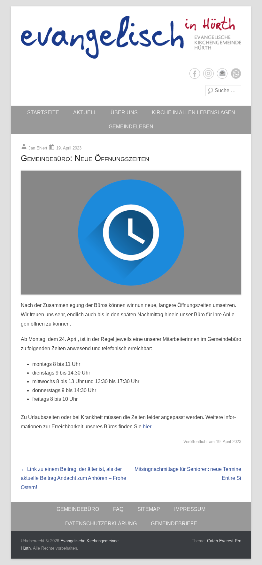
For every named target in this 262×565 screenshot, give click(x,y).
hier (147, 426)
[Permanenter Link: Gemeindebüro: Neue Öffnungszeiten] (131, 232)
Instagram (208, 73)
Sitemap (148, 509)
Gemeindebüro (78, 509)
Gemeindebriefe (174, 523)
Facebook (194, 73)
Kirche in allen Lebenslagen (193, 112)
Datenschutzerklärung (101, 523)
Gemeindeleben (131, 126)
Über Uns (124, 112)
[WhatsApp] (236, 73)
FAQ (118, 509)
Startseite (43, 112)
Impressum (189, 509)
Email (222, 73)
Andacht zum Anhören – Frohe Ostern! (73, 478)
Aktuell (84, 112)
